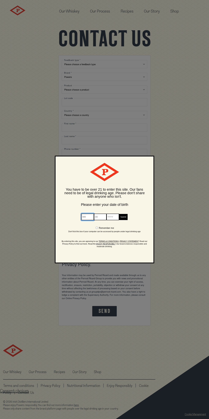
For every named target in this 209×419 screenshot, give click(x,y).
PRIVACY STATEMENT (129, 241)
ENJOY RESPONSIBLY (105, 244)
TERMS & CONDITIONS (109, 241)
